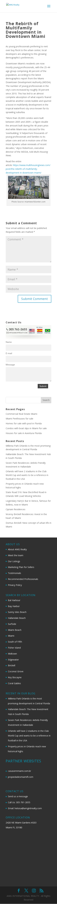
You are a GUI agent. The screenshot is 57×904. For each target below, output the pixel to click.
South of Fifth (15, 641)
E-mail (9, 353)
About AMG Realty (17, 549)
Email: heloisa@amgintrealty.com (25, 808)
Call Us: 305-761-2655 (19, 802)
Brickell (11, 665)
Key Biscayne (15, 677)
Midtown (12, 653)
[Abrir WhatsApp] (49, 896)
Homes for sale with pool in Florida (24, 423)
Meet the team (15, 555)
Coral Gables (14, 683)
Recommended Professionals (23, 579)
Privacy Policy (15, 585)
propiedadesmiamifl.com (20, 776)
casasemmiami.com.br (19, 770)
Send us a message (18, 796)
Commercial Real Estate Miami (21, 413)
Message (10, 364)
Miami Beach (14, 629)
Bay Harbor (14, 606)
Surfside (12, 623)
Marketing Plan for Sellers (21, 567)
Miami (11, 635)
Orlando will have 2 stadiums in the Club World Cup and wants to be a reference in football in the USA (27, 475)
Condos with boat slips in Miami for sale (26, 428)
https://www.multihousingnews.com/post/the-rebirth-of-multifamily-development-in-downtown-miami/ (28, 169)
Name (9, 342)
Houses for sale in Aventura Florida (24, 433)
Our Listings (14, 561)
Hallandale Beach (17, 617)
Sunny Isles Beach (17, 612)
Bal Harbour (14, 600)
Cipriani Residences (15, 509)
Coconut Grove (15, 671)
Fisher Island (14, 647)
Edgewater (13, 659)
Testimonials (14, 573)
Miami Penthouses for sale (19, 418)
